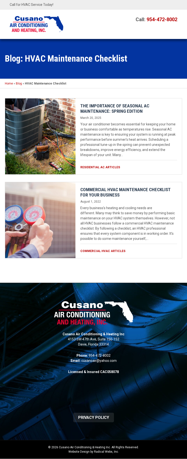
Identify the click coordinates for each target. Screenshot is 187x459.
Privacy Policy (93, 417)
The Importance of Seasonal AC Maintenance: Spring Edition (114, 108)
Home (9, 83)
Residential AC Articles (100, 167)
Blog (19, 83)
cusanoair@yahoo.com (99, 361)
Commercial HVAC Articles (102, 251)
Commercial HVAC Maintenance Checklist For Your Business (125, 192)
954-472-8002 (162, 19)
